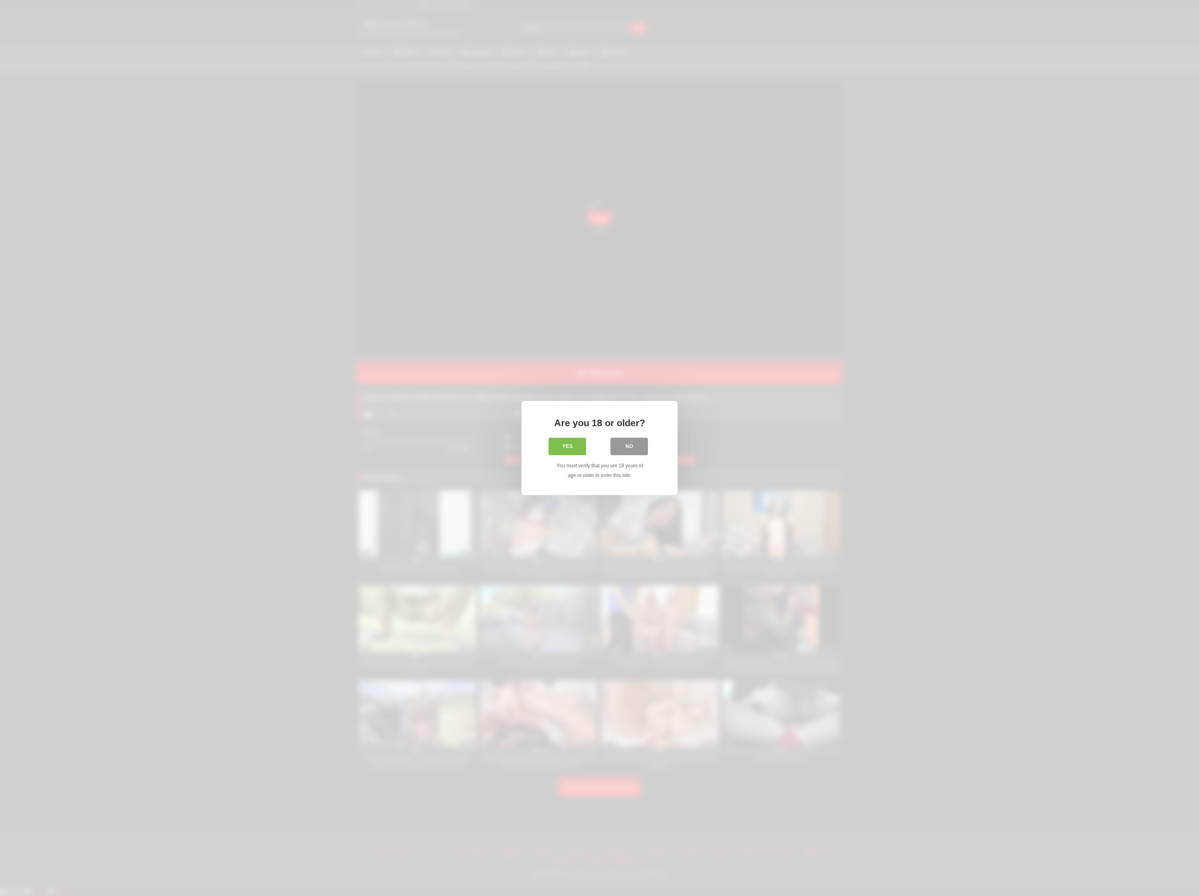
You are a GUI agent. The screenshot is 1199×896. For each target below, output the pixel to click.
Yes (567, 446)
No (629, 446)
